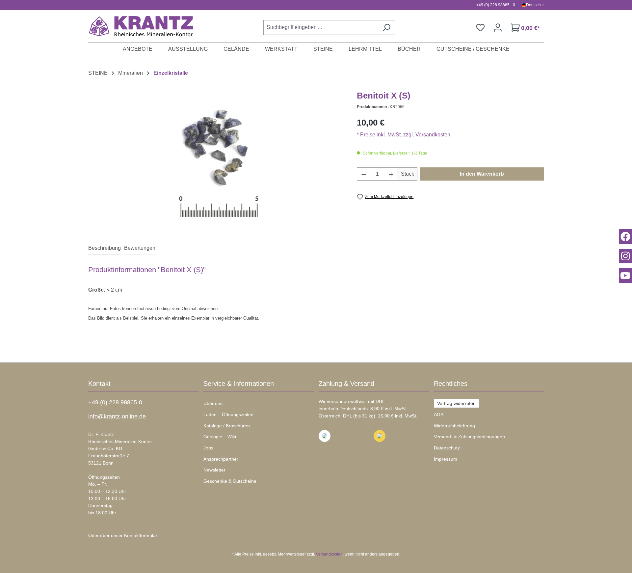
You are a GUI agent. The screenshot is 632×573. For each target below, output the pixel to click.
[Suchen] (386, 27)
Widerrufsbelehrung (454, 425)
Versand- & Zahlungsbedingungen (469, 436)
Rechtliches (450, 383)
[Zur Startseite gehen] (137, 26)
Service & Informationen (238, 383)
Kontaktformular (140, 535)
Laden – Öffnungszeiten (228, 414)
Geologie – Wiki (219, 436)
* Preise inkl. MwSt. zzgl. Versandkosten (403, 134)
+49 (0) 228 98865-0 (115, 402)
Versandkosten (329, 554)
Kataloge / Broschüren (226, 425)
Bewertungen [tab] (139, 248)
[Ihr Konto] (498, 27)
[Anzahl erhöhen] (391, 174)
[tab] (104, 248)
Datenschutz (447, 447)
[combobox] (320, 27)
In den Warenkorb (482, 174)
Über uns (213, 403)
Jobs (208, 447)
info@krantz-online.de (117, 416)
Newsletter (214, 470)
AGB (438, 414)
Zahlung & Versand (346, 383)
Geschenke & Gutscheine (229, 481)
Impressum (445, 459)
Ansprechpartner (220, 459)
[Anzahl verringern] (364, 174)
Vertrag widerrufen (456, 403)
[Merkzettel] (480, 27)
